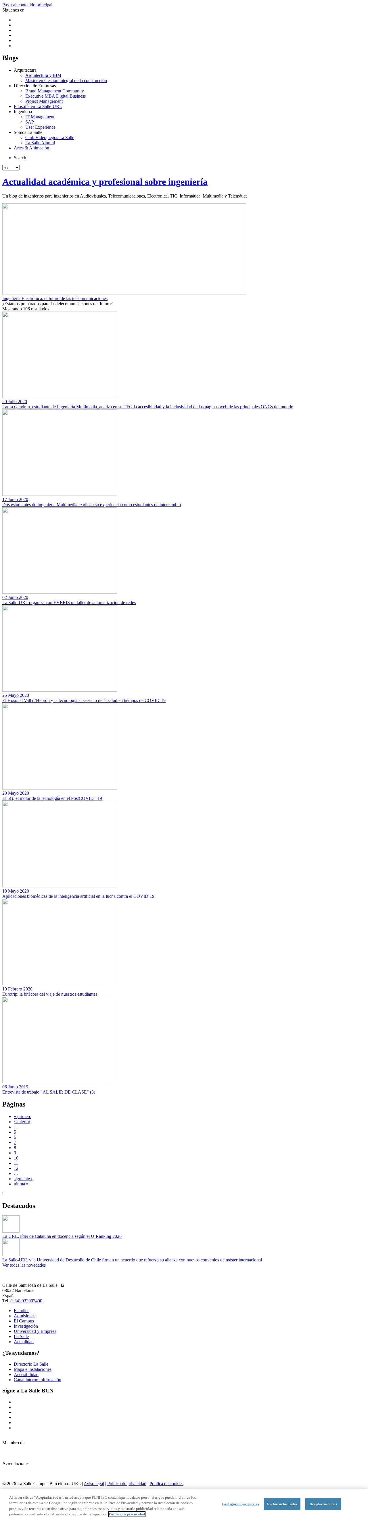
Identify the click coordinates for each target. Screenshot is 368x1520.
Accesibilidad (26, 1374)
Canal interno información (37, 1379)
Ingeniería (23, 111)
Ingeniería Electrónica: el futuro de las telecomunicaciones (55, 298)
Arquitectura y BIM (43, 75)
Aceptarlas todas (323, 1504)
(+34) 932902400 (26, 1300)
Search (20, 157)
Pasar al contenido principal (27, 4)
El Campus (24, 1320)
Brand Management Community (54, 90)
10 (16, 1157)
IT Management (39, 116)
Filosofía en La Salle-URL (38, 106)
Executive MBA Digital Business (55, 96)
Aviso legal (94, 1483)
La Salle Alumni (40, 142)
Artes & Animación (31, 147)
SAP (29, 121)
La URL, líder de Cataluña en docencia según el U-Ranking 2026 (62, 1236)
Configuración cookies (240, 1504)
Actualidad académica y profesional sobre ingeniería (105, 182)
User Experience (40, 127)
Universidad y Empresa (35, 1331)
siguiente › (23, 1178)
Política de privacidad (126, 1483)
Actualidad (24, 1341)
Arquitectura (25, 70)
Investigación (26, 1326)
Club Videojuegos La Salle (49, 137)
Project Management (44, 101)
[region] (184, 1504)
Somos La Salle (28, 132)
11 (16, 1163)
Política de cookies (166, 1483)
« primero (22, 1116)
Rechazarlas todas (282, 1504)
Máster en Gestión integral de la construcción (66, 80)
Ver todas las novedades (24, 1265)
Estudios (21, 1310)
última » (21, 1183)
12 (16, 1168)
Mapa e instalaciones (32, 1369)
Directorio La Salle (31, 1364)
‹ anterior (22, 1121)
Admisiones (24, 1315)
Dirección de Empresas (35, 85)
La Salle (21, 1336)
